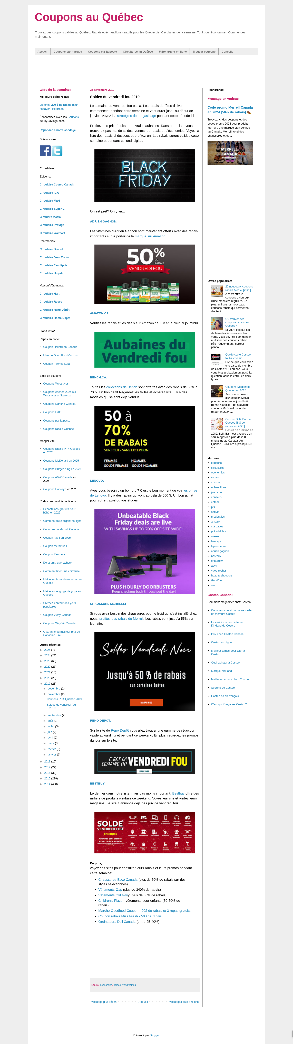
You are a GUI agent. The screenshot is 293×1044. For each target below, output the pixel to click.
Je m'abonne (146, 539)
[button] (146, 513)
